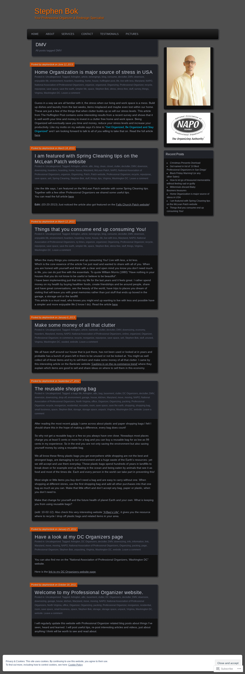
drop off (63, 397)
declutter (122, 77)
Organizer (147, 333)
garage (85, 397)
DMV (130, 77)
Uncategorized (53, 77)
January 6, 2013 (66, 317)
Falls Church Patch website (132, 204)
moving (128, 397)
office (94, 401)
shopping (130, 405)
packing (126, 401)
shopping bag (143, 405)
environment (56, 81)
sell (49, 178)
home (88, 81)
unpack (102, 409)
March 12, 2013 (66, 221)
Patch (87, 174)
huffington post (107, 81)
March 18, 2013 (66, 148)
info (129, 541)
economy (140, 329)
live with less (127, 81)
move (120, 397)
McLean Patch (101, 170)
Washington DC (52, 93)
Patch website (98, 174)
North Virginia (83, 401)
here (37, 135)
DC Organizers (130, 393)
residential (72, 405)
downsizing (41, 170)
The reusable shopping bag (65, 388)
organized (101, 85)
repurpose (40, 89)
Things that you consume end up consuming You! (90, 229)
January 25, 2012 (67, 529)
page (144, 545)
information (138, 541)
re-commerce (66, 338)
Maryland (140, 81)
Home (35, 34)
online (125, 333)
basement (109, 393)
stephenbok (48, 64)
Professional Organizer (132, 85)
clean (103, 166)
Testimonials (109, 34)
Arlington (75, 77)
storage (77, 409)
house (95, 81)
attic (91, 166)
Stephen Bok (56, 11)
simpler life (81, 89)
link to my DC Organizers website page (72, 571)
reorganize (88, 338)
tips (100, 178)
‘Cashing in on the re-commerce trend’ (114, 363)
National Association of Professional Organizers (59, 85)
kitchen (102, 397)
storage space (89, 409)
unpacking (79, 549)
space (91, 89)
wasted (65, 342)
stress (113, 89)
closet (110, 166)
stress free (122, 89)
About (50, 34)
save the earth (67, 89)
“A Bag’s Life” (111, 512)
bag (101, 393)
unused (149, 338)
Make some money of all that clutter (75, 325)
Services (67, 34)
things (145, 89)
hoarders (68, 81)
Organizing (113, 85)
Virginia (39, 93)
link (147, 541)
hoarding (79, 81)
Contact (87, 34)
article (84, 77)
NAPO (149, 81)
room (92, 405)
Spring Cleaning (60, 178)
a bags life (76, 393)
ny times (80, 242)
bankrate (93, 329)
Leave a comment (70, 93)
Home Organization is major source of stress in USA (94, 72)
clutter (117, 166)
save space (52, 89)
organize (89, 85)
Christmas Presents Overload (185, 163)
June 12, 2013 (65, 64)
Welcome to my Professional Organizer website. (89, 592)
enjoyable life (42, 81)
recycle (148, 85)
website (74, 342)
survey (137, 89)
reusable (83, 405)
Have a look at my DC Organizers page (79, 536)
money (59, 333)
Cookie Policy (75, 664)
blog (104, 77)
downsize (139, 77)
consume (112, 77)
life (117, 81)
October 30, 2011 (67, 585)
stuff (131, 89)
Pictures (132, 34)
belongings (94, 77)
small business (42, 409)
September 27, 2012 (68, 381)
